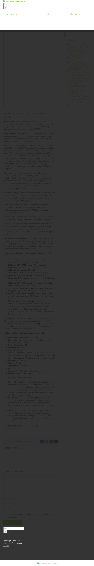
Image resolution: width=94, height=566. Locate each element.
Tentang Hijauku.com (11, 540)
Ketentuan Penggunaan (12, 543)
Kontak (6, 545)
